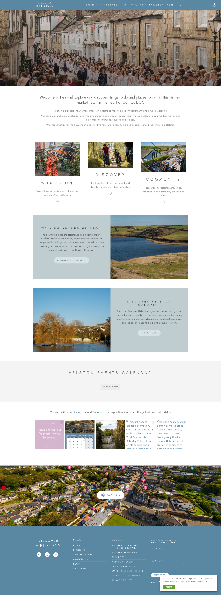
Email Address (157, 549)
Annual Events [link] (83, 554)
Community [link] (130, 5)
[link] (214, 4)
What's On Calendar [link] (110, 387)
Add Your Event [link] (123, 562)
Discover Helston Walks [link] (71, 260)
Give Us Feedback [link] (124, 566)
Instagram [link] (80, 412)
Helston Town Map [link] (124, 552)
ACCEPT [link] (169, 587)
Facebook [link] (99, 412)
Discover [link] (79, 550)
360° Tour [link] (80, 568)
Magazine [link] (155, 5)
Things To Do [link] (109, 5)
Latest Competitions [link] (126, 575)
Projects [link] (118, 557)
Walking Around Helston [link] (129, 571)
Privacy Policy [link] (122, 580)
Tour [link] (143, 5)
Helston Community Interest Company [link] (125, 546)
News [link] (76, 564)
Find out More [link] (149, 333)
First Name (156, 561)
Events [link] (90, 5)
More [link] (170, 5)
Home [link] (77, 545)
